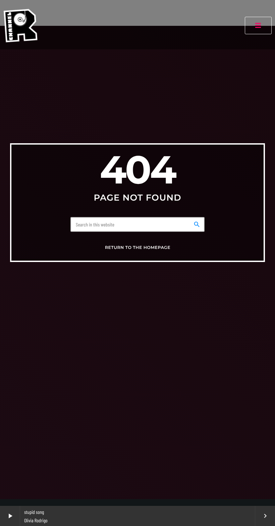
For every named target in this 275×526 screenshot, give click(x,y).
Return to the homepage (137, 247)
